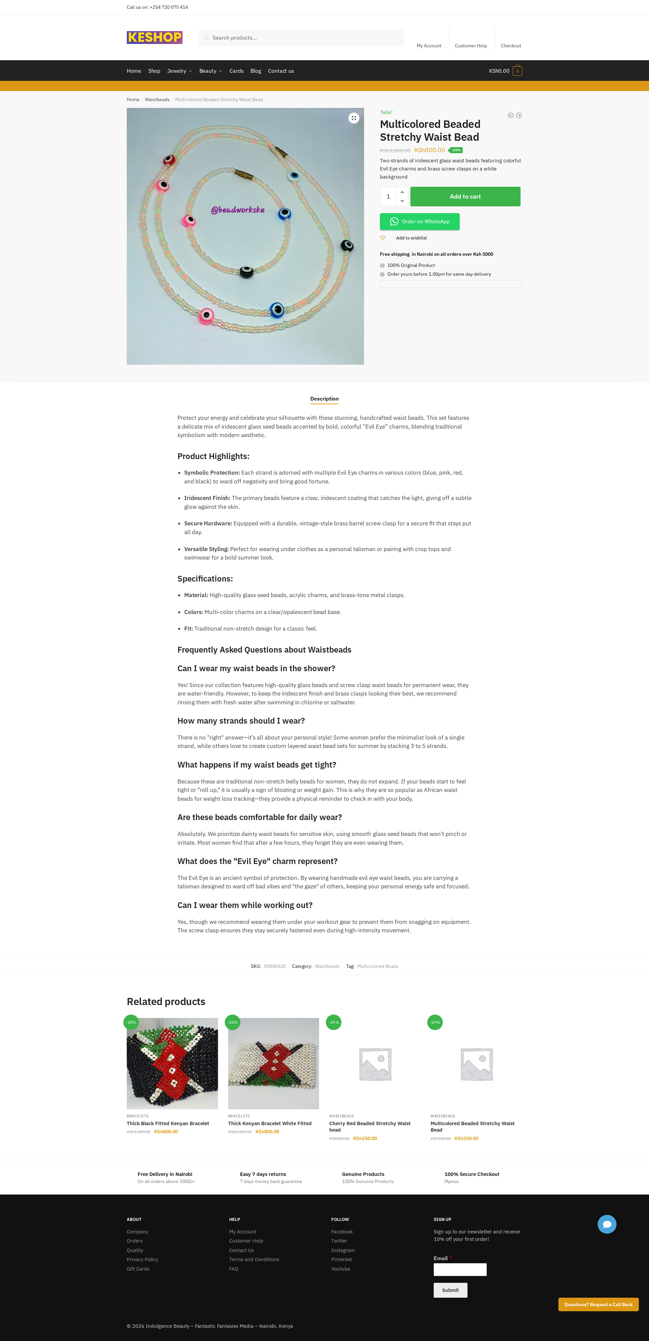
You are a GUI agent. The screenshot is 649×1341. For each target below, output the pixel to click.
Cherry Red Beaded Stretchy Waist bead (370, 1126)
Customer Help (471, 46)
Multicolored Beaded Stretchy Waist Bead (473, 1126)
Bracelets (137, 1116)
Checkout (511, 46)
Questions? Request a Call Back (598, 1304)
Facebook (342, 1231)
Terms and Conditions (254, 1259)
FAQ (234, 1269)
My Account (429, 46)
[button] (353, 118)
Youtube (340, 1269)
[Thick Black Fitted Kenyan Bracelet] (172, 1063)
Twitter (339, 1240)
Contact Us (241, 1250)
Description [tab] (324, 398)
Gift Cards (138, 1269)
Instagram (343, 1250)
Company (137, 1231)
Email (443, 1258)
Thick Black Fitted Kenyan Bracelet (168, 1123)
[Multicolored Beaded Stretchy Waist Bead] (476, 1063)
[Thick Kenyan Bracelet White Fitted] (273, 1063)
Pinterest (341, 1259)
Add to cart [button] (172, 1152)
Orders (135, 1240)
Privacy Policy (142, 1259)
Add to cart (465, 196)
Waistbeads (157, 99)
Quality (135, 1250)
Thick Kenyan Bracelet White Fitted (270, 1123)
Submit (450, 1290)
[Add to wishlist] (210, 1026)
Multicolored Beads (378, 966)
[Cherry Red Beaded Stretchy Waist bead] (374, 1063)
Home (133, 99)
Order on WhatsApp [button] (426, 221)
